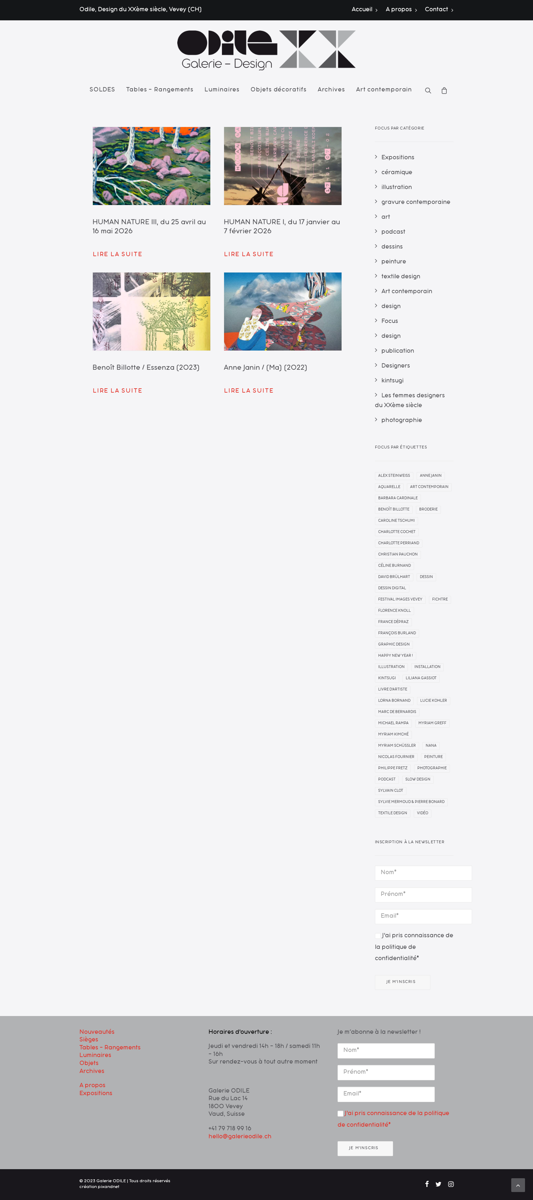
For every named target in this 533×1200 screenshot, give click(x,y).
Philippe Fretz (393, 768)
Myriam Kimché (393, 735)
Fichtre (440, 600)
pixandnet (108, 1187)
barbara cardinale (398, 498)
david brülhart (394, 577)
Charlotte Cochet (397, 532)
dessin (426, 577)
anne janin (431, 476)
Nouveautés (97, 1032)
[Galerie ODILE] (266, 50)
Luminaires (222, 90)
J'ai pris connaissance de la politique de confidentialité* (414, 948)
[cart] (442, 90)
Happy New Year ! (395, 656)
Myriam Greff (432, 723)
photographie (432, 768)
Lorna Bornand (394, 701)
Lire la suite (117, 255)
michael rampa (393, 723)
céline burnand (394, 566)
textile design (392, 813)
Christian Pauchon (398, 555)
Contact (436, 10)
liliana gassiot (421, 678)
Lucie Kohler (433, 701)
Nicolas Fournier (396, 757)
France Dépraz (393, 622)
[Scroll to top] (518, 1185)
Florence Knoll (394, 611)
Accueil (362, 10)
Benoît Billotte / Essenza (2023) (146, 368)
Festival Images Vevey (400, 600)
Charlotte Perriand (398, 543)
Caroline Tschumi (396, 521)
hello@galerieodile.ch (240, 1137)
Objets (89, 1064)
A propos (399, 10)
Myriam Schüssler (397, 746)
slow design (417, 780)
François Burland (397, 633)
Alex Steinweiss (394, 476)
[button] (430, 90)
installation (427, 667)
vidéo (422, 813)
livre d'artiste (392, 690)
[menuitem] (366, 10)
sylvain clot (390, 791)
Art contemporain (384, 90)
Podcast (387, 780)
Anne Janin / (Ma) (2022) (265, 368)
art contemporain (429, 487)
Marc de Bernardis (397, 712)
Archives (331, 90)
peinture (433, 757)
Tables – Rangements (160, 90)
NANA (431, 746)
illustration (391, 667)
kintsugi (387, 678)
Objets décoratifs (278, 90)
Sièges (88, 1040)
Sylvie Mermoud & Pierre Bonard (411, 802)
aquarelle (389, 487)
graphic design (394, 645)
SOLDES (102, 90)
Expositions (95, 1094)
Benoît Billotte (393, 510)
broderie (428, 510)
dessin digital (392, 588)
